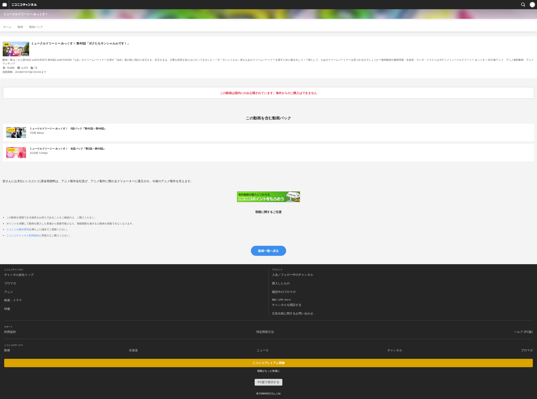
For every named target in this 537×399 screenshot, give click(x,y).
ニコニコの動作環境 (17, 229)
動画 (20, 26)
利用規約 (10, 331)
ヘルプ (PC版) (523, 331)
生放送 (133, 350)
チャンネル (394, 350)
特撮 (7, 308)
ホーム (7, 26)
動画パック (36, 26)
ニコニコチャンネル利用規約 (22, 235)
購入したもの (281, 283)
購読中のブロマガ (284, 291)
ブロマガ (10, 283)
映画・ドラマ (13, 300)
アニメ (8, 291)
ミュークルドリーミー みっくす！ (25, 14)
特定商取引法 (265, 331)
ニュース (262, 350)
